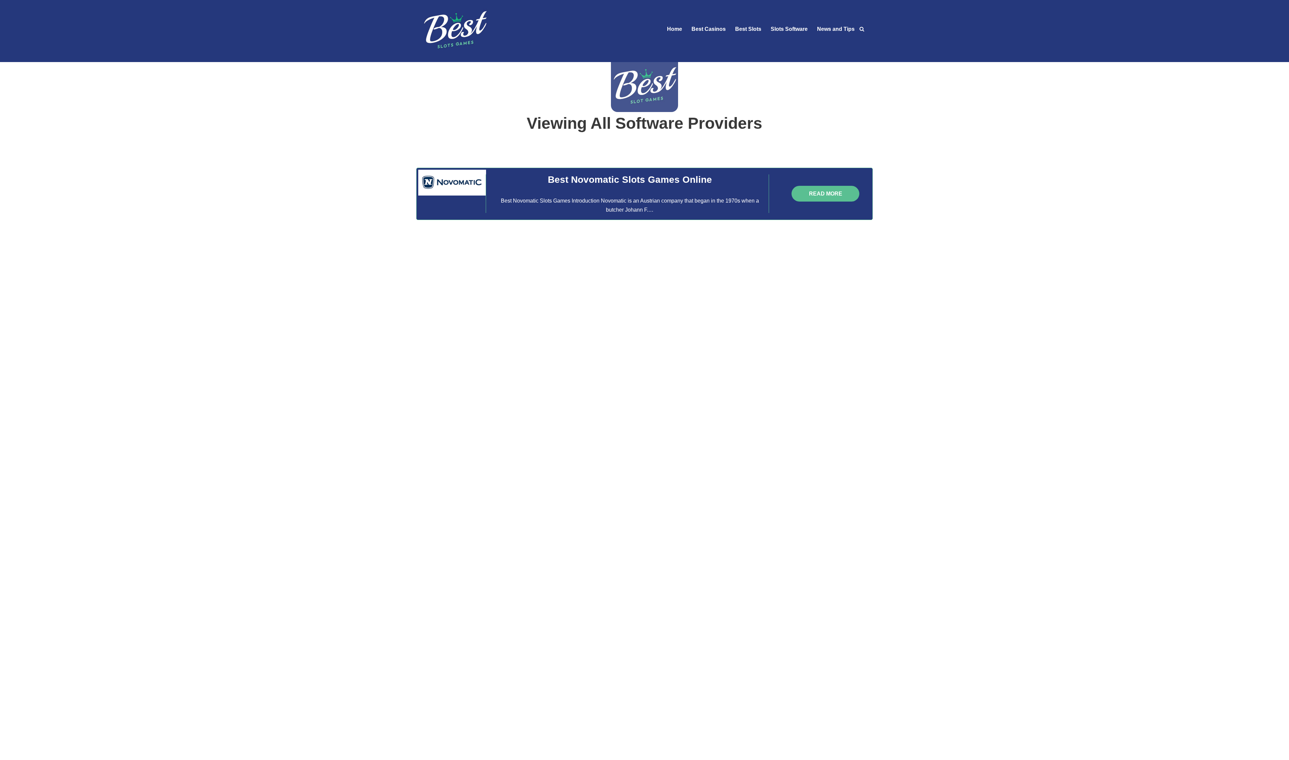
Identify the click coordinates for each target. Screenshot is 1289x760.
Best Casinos (708, 29)
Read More (825, 194)
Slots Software (789, 29)
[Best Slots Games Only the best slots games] (454, 31)
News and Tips (836, 29)
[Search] (861, 31)
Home (674, 29)
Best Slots (748, 29)
